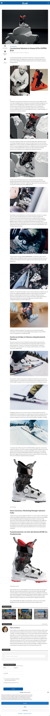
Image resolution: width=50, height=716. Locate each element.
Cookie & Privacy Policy (27, 713)
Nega (25, 706)
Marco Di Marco (5, 54)
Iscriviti (13, 689)
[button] (48, 692)
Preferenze (25, 710)
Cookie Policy (20, 713)
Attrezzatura (13, 46)
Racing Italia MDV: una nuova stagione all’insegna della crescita (9, 614)
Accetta (25, 703)
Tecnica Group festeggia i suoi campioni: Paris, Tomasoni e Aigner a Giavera (25, 614)
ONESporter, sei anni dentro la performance (41, 614)
